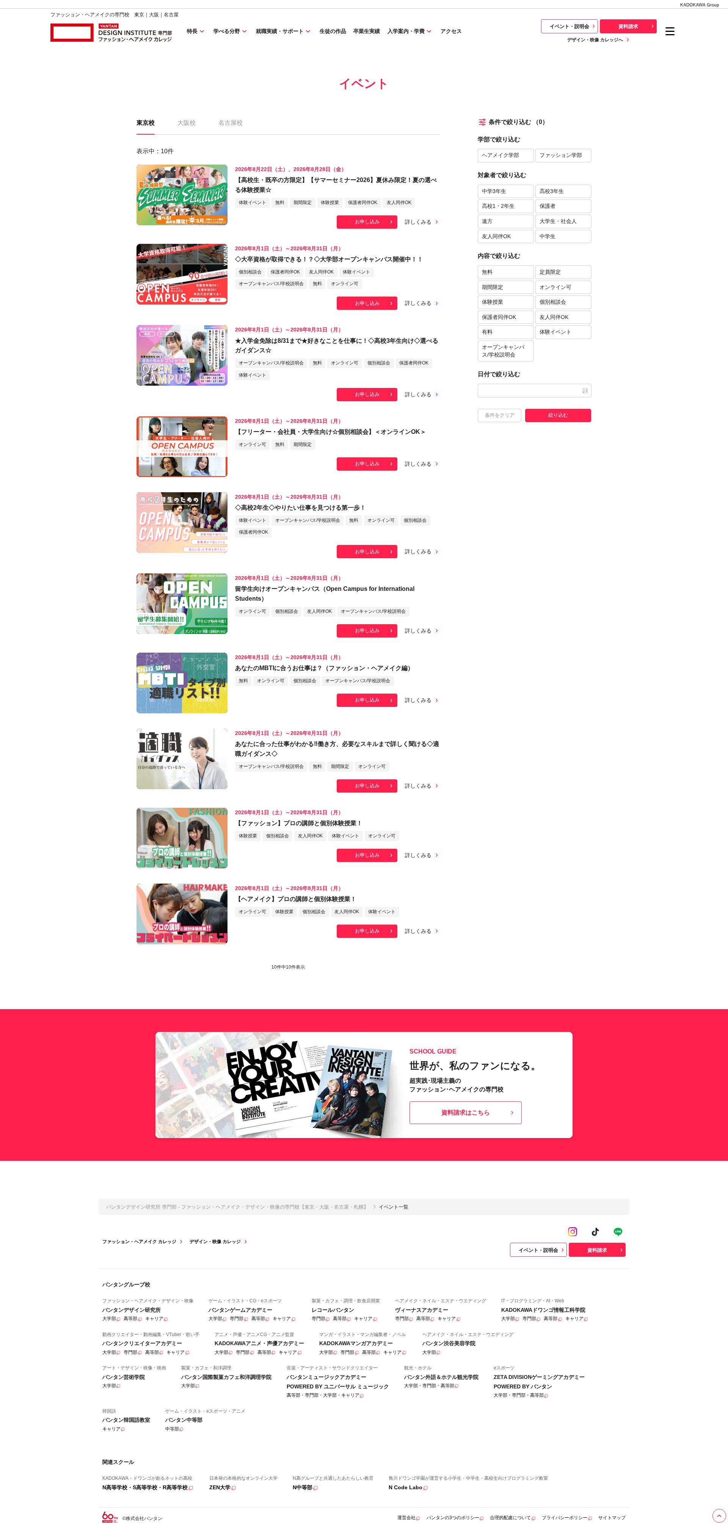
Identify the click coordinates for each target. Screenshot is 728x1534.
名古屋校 (230, 122)
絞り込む (558, 415)
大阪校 (186, 122)
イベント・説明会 (569, 26)
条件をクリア (500, 415)
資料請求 (628, 26)
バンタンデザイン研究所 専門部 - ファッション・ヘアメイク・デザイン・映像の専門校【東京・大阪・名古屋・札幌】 (237, 1206)
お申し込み (367, 222)
